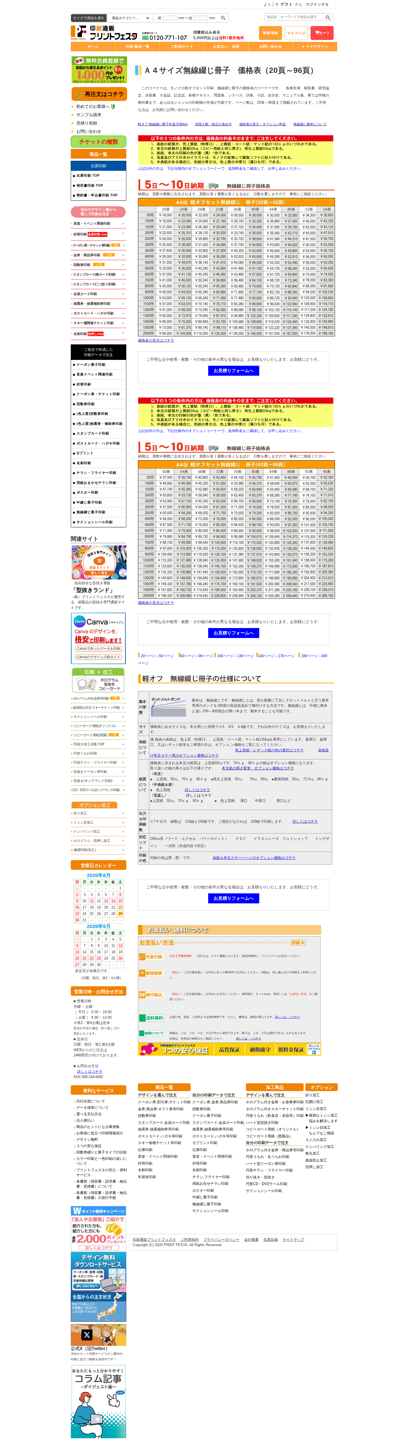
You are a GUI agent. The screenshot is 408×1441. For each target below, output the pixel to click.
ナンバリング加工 (85, 831)
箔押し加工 (314, 1167)
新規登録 (270, 33)
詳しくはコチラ (89, 1071)
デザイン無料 (87, 1139)
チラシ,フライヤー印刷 (211, 1177)
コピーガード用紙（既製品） (269, 1136)
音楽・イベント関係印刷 (158, 1156)
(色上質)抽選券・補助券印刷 (100, 424)
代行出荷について (90, 1101)
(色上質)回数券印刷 (92, 414)
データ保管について (92, 1107)
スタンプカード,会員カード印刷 (164, 1122)
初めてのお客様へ (93, 106)
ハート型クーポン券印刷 (266, 1164)
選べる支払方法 (89, 1114)
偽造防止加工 (316, 1160)
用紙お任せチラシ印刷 (210, 1183)
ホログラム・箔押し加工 (90, 841)
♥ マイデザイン (315, 46)
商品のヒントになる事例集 (98, 1127)
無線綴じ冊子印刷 (91, 512)
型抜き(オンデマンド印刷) (91, 781)
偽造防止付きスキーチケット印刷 (95, 708)
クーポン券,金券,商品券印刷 (215, 1102)
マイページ (296, 33)
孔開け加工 (314, 1102)
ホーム (93, 46)
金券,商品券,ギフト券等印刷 (160, 1109)
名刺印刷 (84, 463)
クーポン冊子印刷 (91, 365)
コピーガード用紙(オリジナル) (93, 726)
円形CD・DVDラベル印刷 (266, 1184)
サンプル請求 (88, 114)
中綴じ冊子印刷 (89, 502)
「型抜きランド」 (93, 590)
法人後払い (85, 1120)
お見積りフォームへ (234, 370)
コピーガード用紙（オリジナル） (273, 1129)
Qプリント (85, 453)
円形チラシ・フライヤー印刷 (94, 762)
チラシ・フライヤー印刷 (96, 473)
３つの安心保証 (89, 1146)
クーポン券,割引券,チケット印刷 (164, 1102)
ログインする (317, 4)
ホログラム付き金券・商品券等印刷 (275, 1150)
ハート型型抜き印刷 (262, 1122)
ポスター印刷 (87, 492)
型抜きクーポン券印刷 (89, 772)
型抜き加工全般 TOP (87, 744)
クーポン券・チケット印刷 (98, 394)
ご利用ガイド (182, 46)
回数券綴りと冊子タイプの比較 (101, 1152)
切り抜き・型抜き (260, 1177)
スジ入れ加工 (316, 1140)
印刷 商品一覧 (137, 46)
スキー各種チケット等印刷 (159, 1143)
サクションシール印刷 (95, 522)
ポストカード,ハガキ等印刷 (160, 1136)
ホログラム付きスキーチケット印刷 (275, 1109)
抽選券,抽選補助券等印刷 (158, 1129)
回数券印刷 (86, 404)
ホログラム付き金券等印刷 (94, 698)
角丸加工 (312, 1153)
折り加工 (79, 813)
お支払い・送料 (226, 46)
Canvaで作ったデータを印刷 (98, 648)
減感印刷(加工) (83, 850)
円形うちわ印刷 (84, 753)
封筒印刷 (84, 384)
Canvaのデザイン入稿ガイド (98, 657)
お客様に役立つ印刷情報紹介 (99, 1133)
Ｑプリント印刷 (204, 1143)
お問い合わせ (271, 46)
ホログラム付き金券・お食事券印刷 (275, 1102)
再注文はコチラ (103, 94)
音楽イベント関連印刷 (95, 374)
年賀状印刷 (147, 1177)
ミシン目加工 (82, 822)
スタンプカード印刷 (93, 433)
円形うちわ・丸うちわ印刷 (267, 1157)
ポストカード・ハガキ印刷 (98, 443)
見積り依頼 (86, 123)
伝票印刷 (145, 1150)
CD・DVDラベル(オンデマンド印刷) (95, 790)
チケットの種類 (98, 142)
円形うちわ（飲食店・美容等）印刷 (275, 1116)
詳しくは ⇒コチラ (248, 1038)
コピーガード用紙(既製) (94, 735)
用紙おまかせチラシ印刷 (96, 483)
